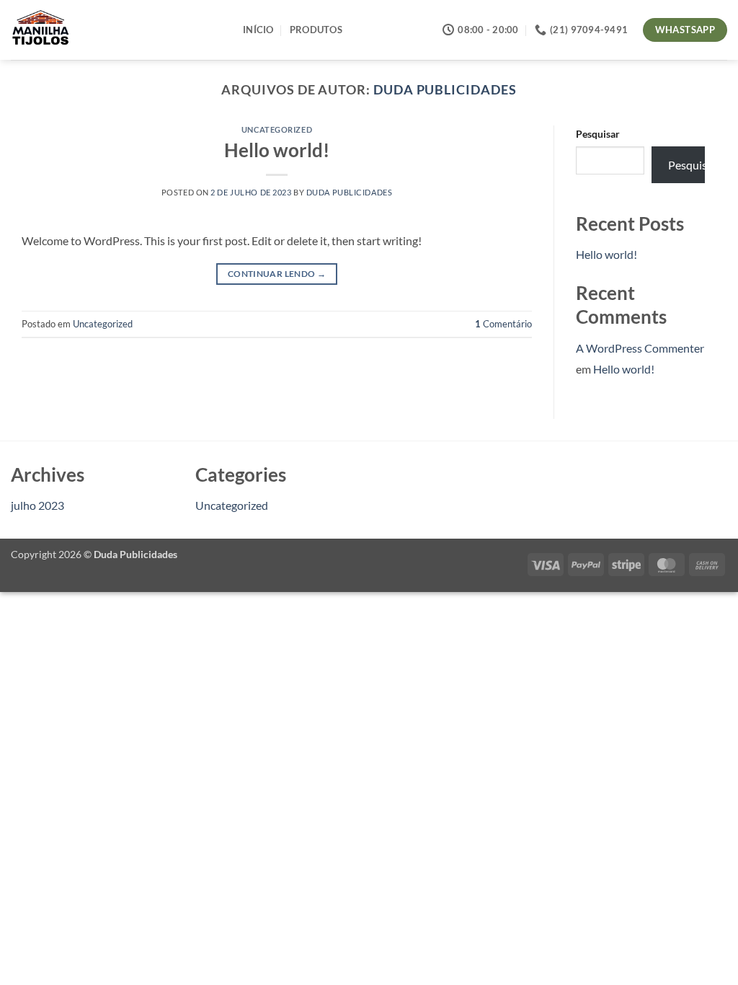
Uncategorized (276, 129)
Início (258, 29)
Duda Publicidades (445, 89)
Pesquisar (598, 134)
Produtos (316, 29)
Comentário (503, 324)
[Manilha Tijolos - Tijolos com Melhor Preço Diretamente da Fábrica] (116, 30)
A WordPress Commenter (640, 348)
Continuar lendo (277, 273)
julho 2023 (37, 505)
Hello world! (276, 150)
